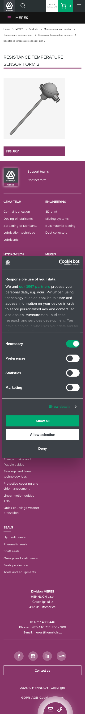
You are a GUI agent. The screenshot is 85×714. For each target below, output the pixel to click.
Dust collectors (56, 232)
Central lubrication (17, 211)
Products (33, 29)
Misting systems (57, 218)
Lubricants (11, 239)
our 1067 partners (34, 286)
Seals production (16, 565)
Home (7, 29)
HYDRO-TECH (14, 254)
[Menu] (79, 6)
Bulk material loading (60, 225)
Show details (59, 407)
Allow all (42, 421)
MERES (21, 18)
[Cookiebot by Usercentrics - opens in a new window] (60, 263)
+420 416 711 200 (43, 627)
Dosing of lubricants (18, 218)
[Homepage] (11, 177)
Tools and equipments (20, 572)
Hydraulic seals (15, 537)
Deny (42, 448)
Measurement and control (57, 29)
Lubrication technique (19, 232)
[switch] (73, 358)
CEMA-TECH (12, 201)
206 (63, 627)
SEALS (8, 527)
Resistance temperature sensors (55, 35)
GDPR (25, 697)
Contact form (37, 180)
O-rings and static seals (21, 558)
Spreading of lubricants (20, 225)
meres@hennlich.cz (48, 632)
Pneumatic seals (15, 544)
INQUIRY (12, 151)
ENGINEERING (55, 201)
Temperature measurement (18, 35)
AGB (34, 697)
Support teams (38, 171)
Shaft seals (11, 551)
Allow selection (42, 435)
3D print (51, 211)
